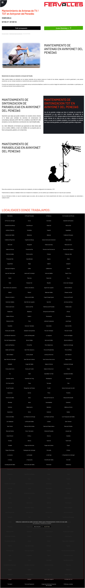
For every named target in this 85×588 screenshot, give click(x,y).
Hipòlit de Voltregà (68, 345)
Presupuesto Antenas (5, 33)
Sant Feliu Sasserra (29, 349)
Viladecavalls (68, 306)
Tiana (29, 383)
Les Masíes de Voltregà (29, 416)
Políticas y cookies (68, 584)
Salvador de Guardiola (29, 330)
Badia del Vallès (49, 292)
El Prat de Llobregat (10, 220)
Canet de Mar (68, 326)
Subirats (49, 412)
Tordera (10, 440)
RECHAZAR (37, 526)
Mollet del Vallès (10, 254)
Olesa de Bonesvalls (68, 397)
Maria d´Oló (68, 225)
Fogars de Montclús (29, 445)
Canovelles (49, 326)
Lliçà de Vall (68, 431)
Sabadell (10, 364)
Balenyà (49, 235)
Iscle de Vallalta (49, 273)
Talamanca (68, 464)
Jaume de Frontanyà (29, 273)
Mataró (29, 292)
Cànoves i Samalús (29, 326)
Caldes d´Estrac (10, 316)
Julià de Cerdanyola (49, 321)
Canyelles (10, 326)
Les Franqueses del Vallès (68, 416)
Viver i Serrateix (29, 431)
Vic (10, 373)
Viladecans (10, 311)
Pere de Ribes (68, 349)
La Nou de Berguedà (29, 335)
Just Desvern (68, 354)
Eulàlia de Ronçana (68, 235)
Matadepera (49, 378)
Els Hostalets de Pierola (68, 216)
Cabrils (49, 263)
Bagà (29, 263)
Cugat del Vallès (29, 364)
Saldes (68, 412)
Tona (29, 321)
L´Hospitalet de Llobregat (68, 455)
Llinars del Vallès (10, 416)
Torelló (49, 388)
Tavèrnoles (68, 440)
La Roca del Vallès (29, 421)
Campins (68, 263)
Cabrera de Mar (29, 306)
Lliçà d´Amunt (10, 436)
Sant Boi (49, 302)
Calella (68, 268)
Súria (29, 412)
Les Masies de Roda (49, 416)
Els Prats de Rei (10, 383)
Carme (29, 392)
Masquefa (68, 378)
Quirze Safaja (29, 340)
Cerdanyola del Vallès (10, 464)
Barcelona (9, 216)
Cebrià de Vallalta (10, 302)
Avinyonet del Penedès (48, 311)
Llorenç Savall (29, 354)
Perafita (68, 392)
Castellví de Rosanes (68, 220)
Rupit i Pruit (68, 273)
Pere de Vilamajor (48, 330)
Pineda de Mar (9, 259)
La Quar (49, 421)
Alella (68, 259)
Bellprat (29, 579)
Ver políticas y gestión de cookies (42, 523)
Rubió (9, 278)
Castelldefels (49, 402)
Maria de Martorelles (29, 426)
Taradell (10, 445)
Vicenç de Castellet (10, 330)
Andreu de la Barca (29, 287)
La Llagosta (49, 335)
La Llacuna (10, 455)
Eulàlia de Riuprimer (10, 239)
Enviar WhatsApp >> (62, 28)
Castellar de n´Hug (29, 378)
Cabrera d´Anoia (10, 249)
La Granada (29, 455)
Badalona (29, 311)
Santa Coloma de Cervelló (68, 388)
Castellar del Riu (10, 378)
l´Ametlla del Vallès (48, 459)
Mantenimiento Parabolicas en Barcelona (15, 33)
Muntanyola (49, 316)
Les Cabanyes (10, 421)
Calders (29, 316)
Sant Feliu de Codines (29, 359)
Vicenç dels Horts (10, 369)
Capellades (68, 230)
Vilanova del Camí (10, 306)
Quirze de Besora (68, 340)
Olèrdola (10, 402)
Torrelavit (10, 584)
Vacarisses (10, 412)
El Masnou (48, 216)
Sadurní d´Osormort (49, 369)
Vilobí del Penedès (48, 431)
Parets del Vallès (10, 397)
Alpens (49, 259)
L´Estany (10, 459)
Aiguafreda (10, 263)
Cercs (29, 220)
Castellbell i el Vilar (48, 373)
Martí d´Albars (10, 354)
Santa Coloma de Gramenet (49, 239)
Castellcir (68, 402)
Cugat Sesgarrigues (49, 297)
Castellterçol (29, 225)
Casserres (9, 392)
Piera (49, 392)
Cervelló (68, 459)
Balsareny (29, 235)
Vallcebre (49, 407)
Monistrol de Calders (68, 249)
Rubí (10, 283)
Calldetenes (49, 268)
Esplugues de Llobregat (29, 450)
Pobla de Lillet (68, 254)
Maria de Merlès (10, 431)
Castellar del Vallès (68, 373)
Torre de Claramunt (29, 584)
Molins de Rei (29, 254)
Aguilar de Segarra (48, 579)
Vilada (68, 369)
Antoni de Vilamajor (68, 283)
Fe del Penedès (10, 388)
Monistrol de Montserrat (49, 249)
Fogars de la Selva (48, 445)
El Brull (68, 450)
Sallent (10, 292)
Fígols (68, 445)
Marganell (29, 244)
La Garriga (48, 455)
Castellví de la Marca (10, 225)
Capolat (49, 230)
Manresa (29, 278)
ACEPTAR (47, 526)
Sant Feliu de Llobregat (10, 359)
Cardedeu (29, 230)
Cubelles (68, 436)
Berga (9, 579)
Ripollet (49, 283)
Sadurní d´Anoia (49, 364)
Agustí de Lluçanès (49, 287)
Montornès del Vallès (29, 464)
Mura (68, 278)
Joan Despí (68, 321)
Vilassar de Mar (10, 321)
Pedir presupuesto (21, 28)
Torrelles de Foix (68, 579)
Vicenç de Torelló (29, 369)
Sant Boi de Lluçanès (29, 302)
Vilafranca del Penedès (48, 306)
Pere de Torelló (68, 330)
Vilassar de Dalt (68, 292)
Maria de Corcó (68, 244)
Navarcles (48, 278)
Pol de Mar (29, 345)
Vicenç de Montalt (68, 297)
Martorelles (68, 239)
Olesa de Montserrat (49, 397)
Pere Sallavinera (49, 345)
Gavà (29, 397)
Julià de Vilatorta (10, 230)
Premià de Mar (29, 249)
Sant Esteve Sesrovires (49, 359)
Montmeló (48, 464)
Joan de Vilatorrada (10, 273)
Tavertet (49, 440)
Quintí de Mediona (10, 345)
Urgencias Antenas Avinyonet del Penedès (49, 584)
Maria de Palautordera (48, 426)
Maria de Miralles (68, 426)
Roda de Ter (29, 283)
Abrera (29, 440)
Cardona (10, 407)
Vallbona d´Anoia (68, 407)
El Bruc (29, 436)
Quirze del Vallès (49, 340)
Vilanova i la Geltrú (9, 297)
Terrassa (49, 383)
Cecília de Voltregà (68, 364)
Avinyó (68, 311)
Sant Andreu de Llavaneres (10, 287)
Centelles (48, 220)
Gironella (49, 450)
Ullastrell (49, 225)
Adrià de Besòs (68, 287)
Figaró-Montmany (10, 450)
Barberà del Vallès (10, 235)
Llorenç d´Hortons (48, 354)
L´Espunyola (29, 459)
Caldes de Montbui (9, 349)
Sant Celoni (10, 426)
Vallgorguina (29, 407)
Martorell (10, 244)
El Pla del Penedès (29, 216)
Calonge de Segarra (10, 268)
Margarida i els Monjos (29, 388)
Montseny (68, 316)
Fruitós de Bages (68, 335)
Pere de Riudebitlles (49, 349)
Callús (29, 268)
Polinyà (49, 254)
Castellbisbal (29, 259)
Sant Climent (68, 421)
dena (29, 402)
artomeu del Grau (68, 302)
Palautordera (68, 359)
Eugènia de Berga (29, 239)
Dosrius (49, 436)
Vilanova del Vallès (29, 297)
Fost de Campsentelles (10, 340)
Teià (68, 383)
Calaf (29, 373)
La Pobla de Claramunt (9, 335)
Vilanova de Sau (49, 244)
